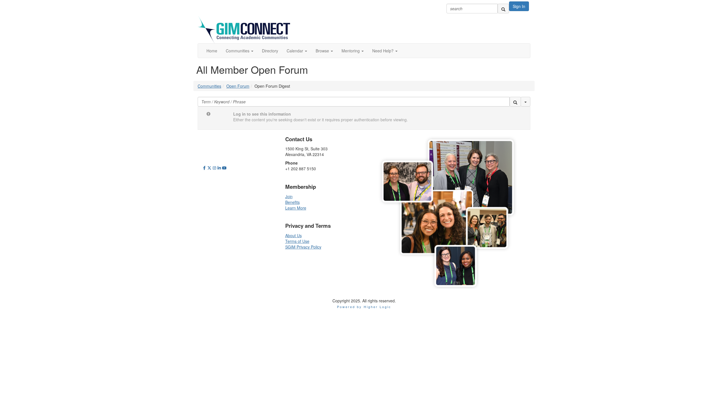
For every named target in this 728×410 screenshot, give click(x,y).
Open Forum (237, 86)
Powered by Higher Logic (364, 306)
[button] (240, 51)
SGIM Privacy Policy (303, 247)
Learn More (295, 208)
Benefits (292, 202)
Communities (209, 86)
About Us (293, 235)
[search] (503, 8)
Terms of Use (297, 241)
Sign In (519, 6)
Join (289, 196)
